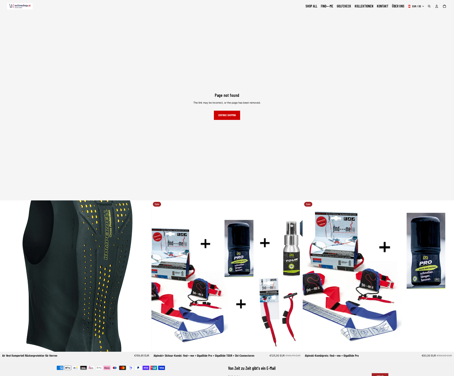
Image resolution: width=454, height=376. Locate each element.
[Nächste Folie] (297, 276)
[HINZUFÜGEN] (146, 346)
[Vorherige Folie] (156, 276)
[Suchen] (429, 6)
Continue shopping (227, 115)
